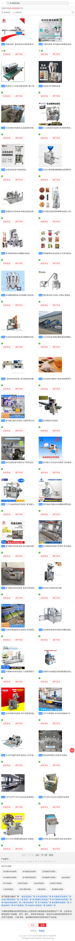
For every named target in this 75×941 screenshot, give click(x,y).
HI (19, 861)
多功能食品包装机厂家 (62, 899)
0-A (2, 861)
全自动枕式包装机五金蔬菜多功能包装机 (22, 128)
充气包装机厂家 (44, 902)
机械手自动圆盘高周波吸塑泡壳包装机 (59, 671)
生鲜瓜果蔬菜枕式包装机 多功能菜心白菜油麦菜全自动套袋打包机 (33, 629)
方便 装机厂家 (26, 899)
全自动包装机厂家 (43, 896)
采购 (72, 750)
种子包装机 (7, 883)
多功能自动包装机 (10, 871)
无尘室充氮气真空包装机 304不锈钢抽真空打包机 (26, 755)
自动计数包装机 (25, 889)
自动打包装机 (23, 883)
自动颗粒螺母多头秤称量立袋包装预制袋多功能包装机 (28, 295)
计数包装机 (41, 889)
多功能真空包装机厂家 (42, 899)
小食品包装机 (8, 889)
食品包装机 (66, 877)
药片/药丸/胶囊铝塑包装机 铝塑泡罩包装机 (23, 839)
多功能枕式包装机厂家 (61, 896)
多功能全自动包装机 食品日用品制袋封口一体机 (25, 588)
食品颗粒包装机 (57, 889)
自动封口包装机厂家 (36, 905)
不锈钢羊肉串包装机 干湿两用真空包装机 (23, 671)
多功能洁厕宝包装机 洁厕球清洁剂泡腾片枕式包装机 (27, 420)
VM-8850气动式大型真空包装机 (56, 797)
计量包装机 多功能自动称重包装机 (57, 44)
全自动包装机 (39, 883)
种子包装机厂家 (20, 905)
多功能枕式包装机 (50, 420)
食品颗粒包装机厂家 (60, 902)
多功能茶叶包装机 (48, 877)
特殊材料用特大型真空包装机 (55, 755)
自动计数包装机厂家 (10, 899)
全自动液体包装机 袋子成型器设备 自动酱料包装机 (26, 713)
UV (45, 861)
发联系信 (7, 54)
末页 (51, 855)
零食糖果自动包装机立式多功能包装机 (59, 253)
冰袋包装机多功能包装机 (16, 169)
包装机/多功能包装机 (51, 86)
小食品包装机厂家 (29, 902)
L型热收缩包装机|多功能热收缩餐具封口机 (23, 378)
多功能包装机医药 (29, 877)
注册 (42, 925)
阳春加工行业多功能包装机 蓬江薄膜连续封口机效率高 (28, 86)
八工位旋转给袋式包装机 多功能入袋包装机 (23, 504)
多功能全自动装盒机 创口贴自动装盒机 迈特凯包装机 (27, 546)
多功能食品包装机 (29, 871)
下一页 (44, 855)
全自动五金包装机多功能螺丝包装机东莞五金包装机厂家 (29, 337)
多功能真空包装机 (48, 871)
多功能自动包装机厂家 (11, 902)
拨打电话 (19, 54)
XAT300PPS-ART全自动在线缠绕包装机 (22, 797)
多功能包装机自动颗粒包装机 (18, 253)
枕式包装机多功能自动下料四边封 (19, 462)
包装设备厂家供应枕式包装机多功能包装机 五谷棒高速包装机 (31, 44)
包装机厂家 (51, 905)
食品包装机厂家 (28, 896)
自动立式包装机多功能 (52, 588)
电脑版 (42, 930)
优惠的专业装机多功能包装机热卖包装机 (22, 211)
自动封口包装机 (56, 883)
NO (30, 861)
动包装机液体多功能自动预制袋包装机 (59, 629)
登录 (32, 925)
